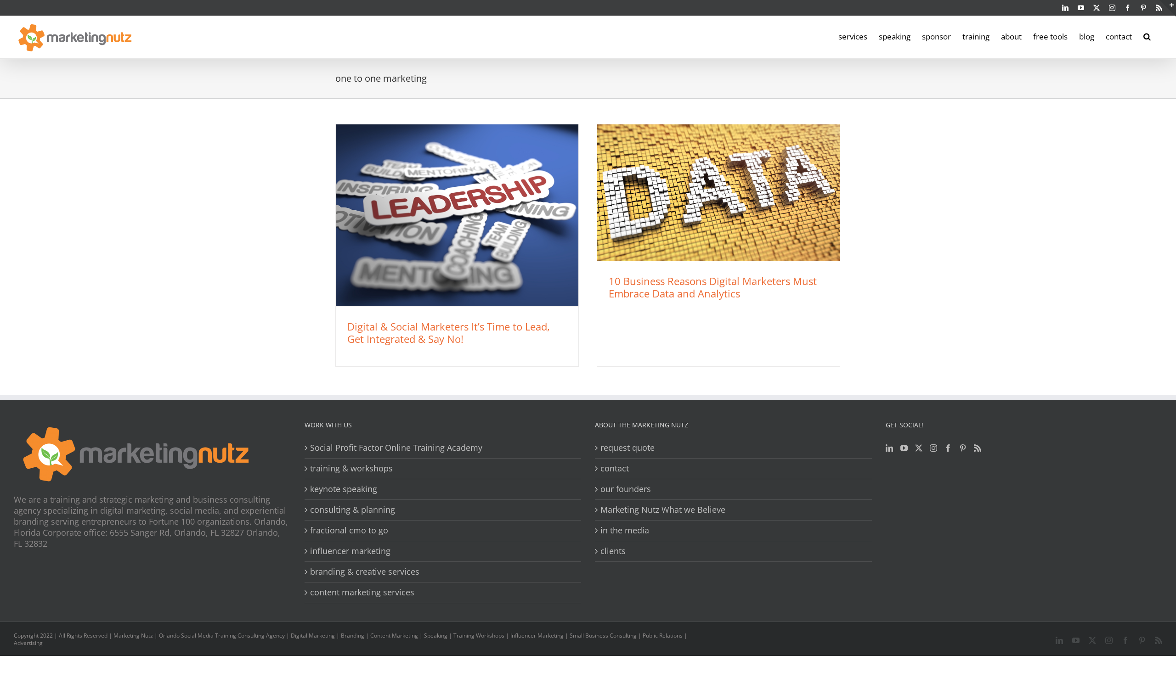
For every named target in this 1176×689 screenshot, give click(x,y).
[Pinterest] (963, 448)
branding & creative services (364, 571)
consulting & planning (352, 509)
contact (614, 468)
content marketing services (362, 592)
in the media (624, 530)
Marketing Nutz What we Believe (662, 509)
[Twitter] (918, 448)
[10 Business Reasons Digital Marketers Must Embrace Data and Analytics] (718, 192)
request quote (627, 448)
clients (613, 551)
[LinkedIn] (889, 448)
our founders (625, 489)
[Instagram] (933, 448)
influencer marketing (350, 551)
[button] (1147, 36)
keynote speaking (343, 489)
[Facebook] (948, 448)
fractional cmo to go (349, 530)
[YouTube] (904, 448)
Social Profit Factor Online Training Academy (396, 448)
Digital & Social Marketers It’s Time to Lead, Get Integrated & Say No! (448, 332)
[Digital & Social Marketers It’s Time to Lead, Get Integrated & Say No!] (457, 215)
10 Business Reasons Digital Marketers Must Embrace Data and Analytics (713, 287)
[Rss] (977, 448)
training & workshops (351, 468)
